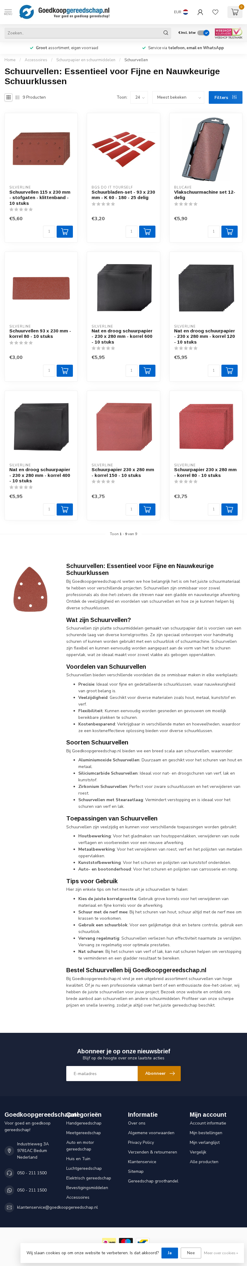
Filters (221, 97)
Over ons (136, 1123)
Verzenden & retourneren (152, 1152)
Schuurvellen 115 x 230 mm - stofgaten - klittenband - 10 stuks (39, 197)
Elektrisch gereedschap (88, 1178)
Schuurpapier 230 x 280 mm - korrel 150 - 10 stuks (123, 472)
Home (10, 60)
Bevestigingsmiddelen (87, 1188)
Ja (170, 1253)
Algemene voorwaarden (151, 1133)
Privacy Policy (141, 1142)
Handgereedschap (84, 1123)
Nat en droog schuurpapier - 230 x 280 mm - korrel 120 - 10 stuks (204, 336)
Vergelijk (198, 1152)
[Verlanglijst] (215, 12)
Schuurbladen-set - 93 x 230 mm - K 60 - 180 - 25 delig (123, 194)
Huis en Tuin (78, 1159)
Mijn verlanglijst (205, 1142)
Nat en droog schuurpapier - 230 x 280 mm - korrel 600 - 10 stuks (122, 336)
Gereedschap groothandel (153, 1181)
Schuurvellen (136, 60)
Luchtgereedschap (84, 1168)
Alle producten (204, 1162)
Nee (191, 1253)
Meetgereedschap (83, 1133)
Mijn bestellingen (206, 1133)
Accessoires (36, 60)
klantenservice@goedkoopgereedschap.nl (57, 1207)
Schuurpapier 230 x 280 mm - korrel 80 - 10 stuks (205, 472)
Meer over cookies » (221, 1252)
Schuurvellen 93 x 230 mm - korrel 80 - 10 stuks (40, 333)
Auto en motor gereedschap (80, 1146)
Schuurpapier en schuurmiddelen (85, 60)
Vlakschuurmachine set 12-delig (204, 194)
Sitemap (136, 1171)
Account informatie (208, 1123)
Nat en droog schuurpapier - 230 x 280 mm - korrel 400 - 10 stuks (39, 475)
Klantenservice (142, 1162)
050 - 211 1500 (32, 1173)
